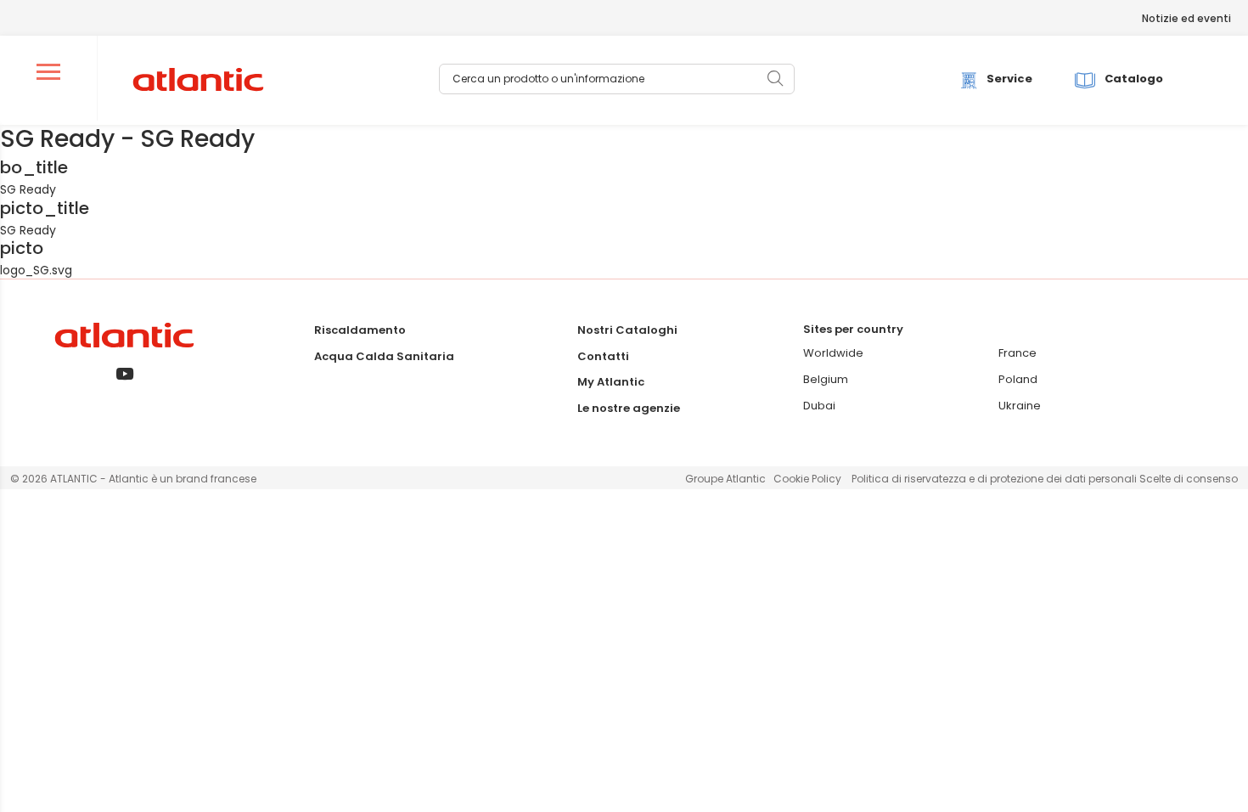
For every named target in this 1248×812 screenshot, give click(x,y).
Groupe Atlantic (725, 478)
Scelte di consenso (1188, 478)
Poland (1017, 379)
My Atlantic (610, 382)
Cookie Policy (807, 478)
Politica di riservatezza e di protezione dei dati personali (995, 478)
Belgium (825, 379)
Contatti (603, 356)
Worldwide (833, 353)
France (1017, 353)
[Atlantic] (197, 81)
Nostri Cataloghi (627, 330)
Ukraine (1019, 406)
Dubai (819, 406)
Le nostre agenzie (628, 408)
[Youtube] (124, 375)
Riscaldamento (360, 330)
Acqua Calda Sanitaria (384, 356)
